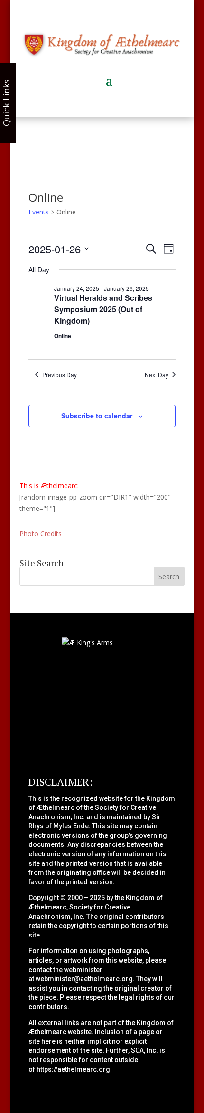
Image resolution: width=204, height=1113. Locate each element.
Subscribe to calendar (96, 415)
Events (38, 211)
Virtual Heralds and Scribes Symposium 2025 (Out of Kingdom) (103, 309)
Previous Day (59, 375)
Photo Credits (40, 533)
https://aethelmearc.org (73, 1069)
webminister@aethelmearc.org (84, 979)
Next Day (156, 375)
